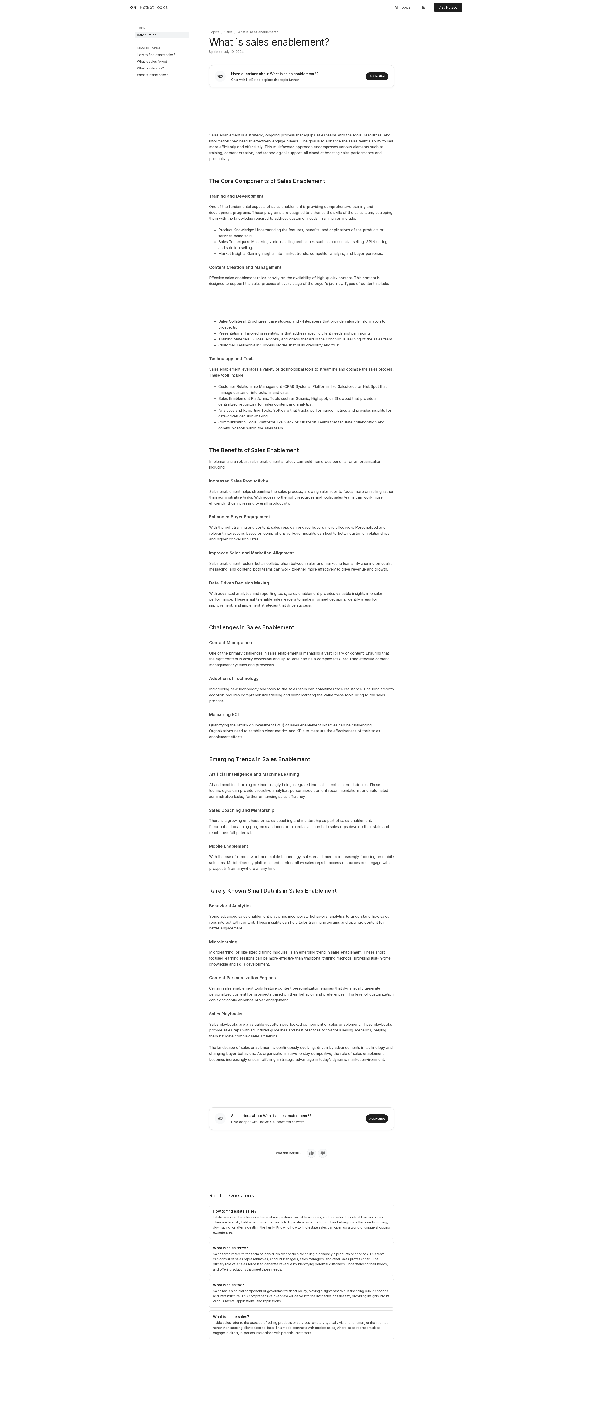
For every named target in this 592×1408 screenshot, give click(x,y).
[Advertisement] (301, 109)
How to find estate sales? (156, 55)
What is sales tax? (150, 68)
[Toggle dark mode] (423, 7)
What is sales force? (152, 61)
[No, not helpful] (322, 1153)
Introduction (147, 35)
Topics (214, 32)
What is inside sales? (152, 75)
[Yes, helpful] (311, 1153)
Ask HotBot (448, 7)
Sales (228, 32)
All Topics (402, 7)
